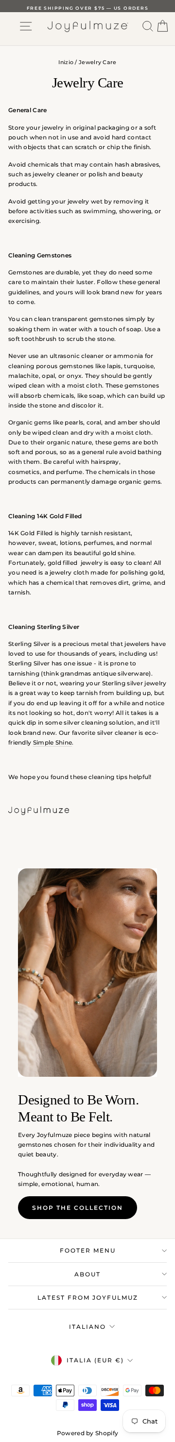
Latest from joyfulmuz (87, 1297)
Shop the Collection (77, 1207)
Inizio (65, 62)
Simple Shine (52, 742)
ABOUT (87, 1274)
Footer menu (88, 1250)
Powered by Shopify (87, 1433)
